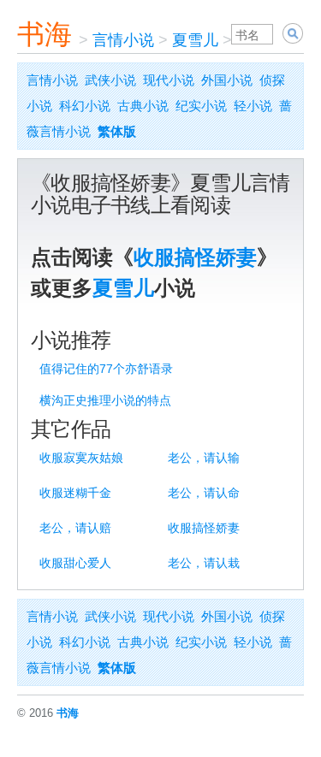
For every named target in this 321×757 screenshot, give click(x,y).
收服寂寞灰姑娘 (81, 457)
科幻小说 (84, 105)
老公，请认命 (204, 493)
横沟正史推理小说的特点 (105, 400)
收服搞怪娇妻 (195, 257)
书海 (44, 34)
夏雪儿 (195, 40)
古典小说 (143, 105)
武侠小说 (110, 80)
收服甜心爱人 (75, 563)
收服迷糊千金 (75, 493)
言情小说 (123, 40)
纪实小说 (201, 105)
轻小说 (253, 105)
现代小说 (168, 80)
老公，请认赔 (75, 528)
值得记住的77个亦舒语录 (106, 369)
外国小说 (227, 80)
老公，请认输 (204, 457)
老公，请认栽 (204, 563)
